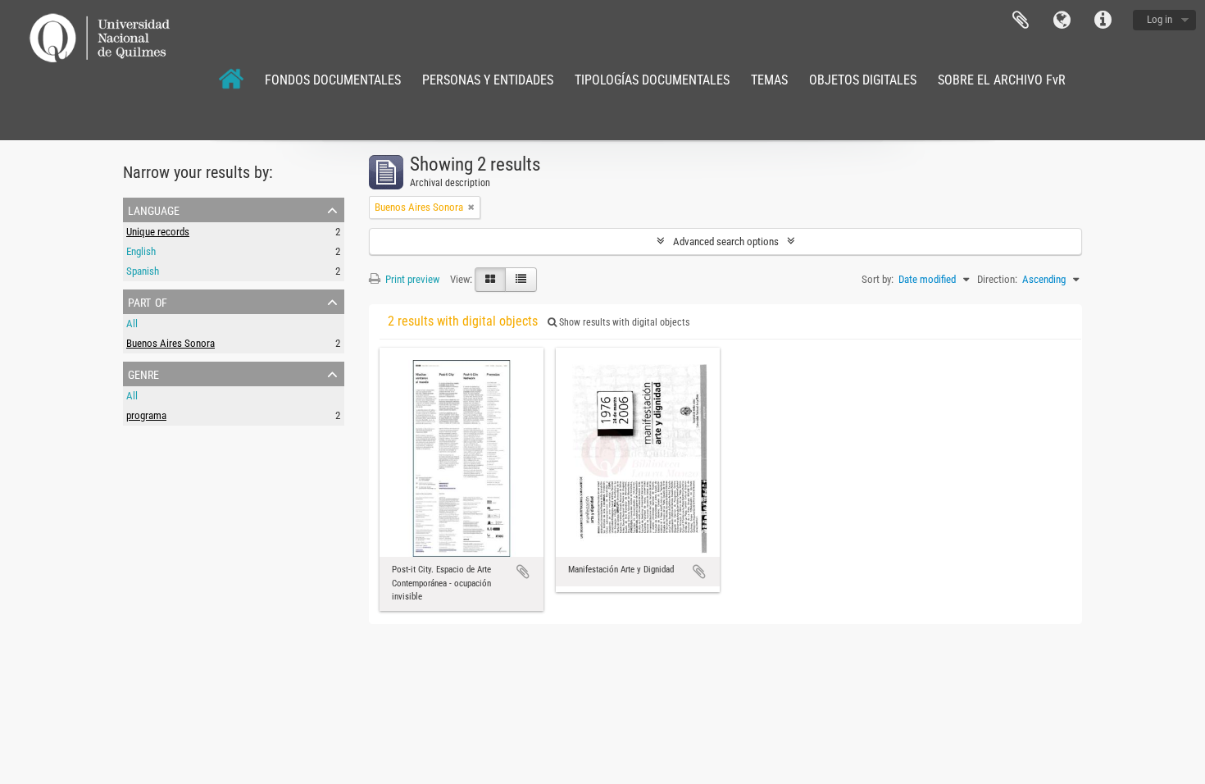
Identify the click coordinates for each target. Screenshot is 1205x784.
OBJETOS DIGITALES (862, 80)
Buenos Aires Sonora (170, 343)
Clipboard (1020, 20)
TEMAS (769, 80)
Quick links (1102, 20)
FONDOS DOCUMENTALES (333, 80)
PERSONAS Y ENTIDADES (487, 80)
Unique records (157, 232)
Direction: (997, 279)
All (132, 323)
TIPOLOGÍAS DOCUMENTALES (652, 80)
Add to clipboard (523, 571)
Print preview (411, 279)
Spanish (142, 271)
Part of (147, 301)
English (141, 251)
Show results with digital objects (623, 322)
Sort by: (878, 279)
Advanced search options (726, 241)
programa (146, 415)
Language (1061, 20)
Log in (1159, 19)
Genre (143, 373)
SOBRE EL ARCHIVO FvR (1002, 80)
